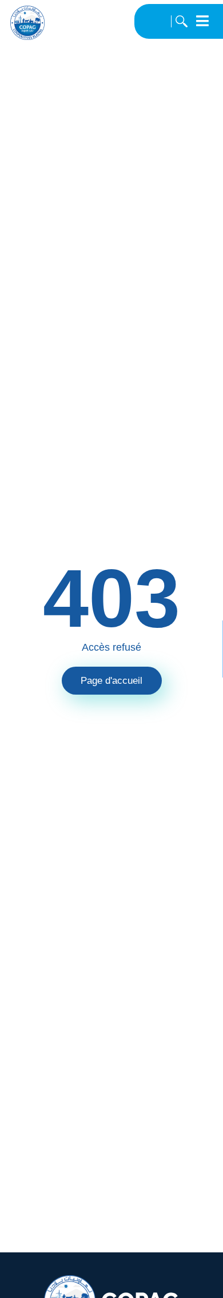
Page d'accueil (111, 680)
